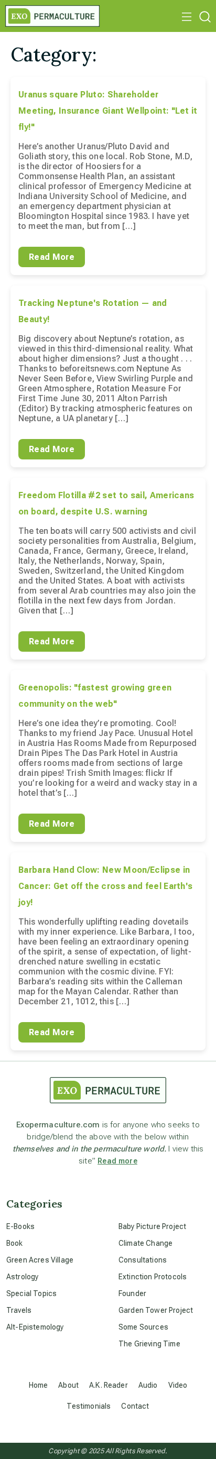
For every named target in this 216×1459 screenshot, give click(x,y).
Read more (117, 1161)
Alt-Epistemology (35, 1327)
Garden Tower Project (155, 1310)
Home (38, 1385)
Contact (135, 1406)
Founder (132, 1293)
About (68, 1385)
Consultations (142, 1260)
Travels (18, 1310)
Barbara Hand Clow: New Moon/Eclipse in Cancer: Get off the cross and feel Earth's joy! (105, 886)
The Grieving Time (149, 1344)
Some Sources (143, 1327)
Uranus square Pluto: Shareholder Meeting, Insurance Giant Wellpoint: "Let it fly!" (108, 111)
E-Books (20, 1226)
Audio (148, 1385)
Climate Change (145, 1243)
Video (178, 1385)
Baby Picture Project (152, 1226)
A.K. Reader (108, 1385)
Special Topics (31, 1293)
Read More (51, 257)
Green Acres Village (39, 1260)
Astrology (22, 1276)
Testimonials (89, 1406)
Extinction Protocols (152, 1276)
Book (14, 1243)
